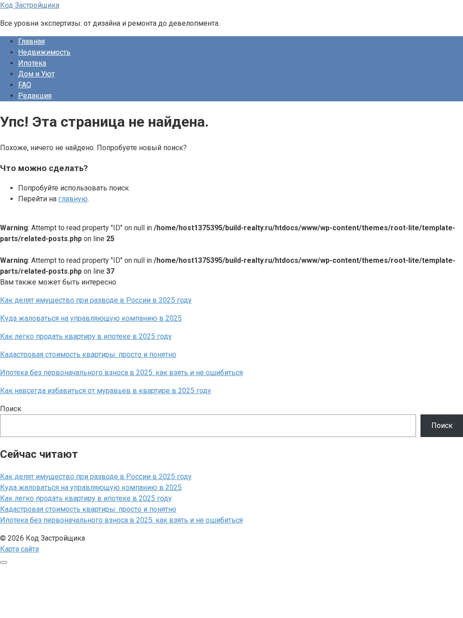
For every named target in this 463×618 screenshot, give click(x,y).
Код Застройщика (29, 5)
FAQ (24, 85)
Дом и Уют (36, 74)
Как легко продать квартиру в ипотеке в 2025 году (86, 498)
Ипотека (32, 63)
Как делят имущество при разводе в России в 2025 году (96, 476)
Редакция (35, 95)
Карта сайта (19, 549)
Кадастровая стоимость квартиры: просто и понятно (88, 509)
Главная (31, 41)
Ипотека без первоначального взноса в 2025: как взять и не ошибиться (121, 520)
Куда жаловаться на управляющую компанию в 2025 (91, 487)
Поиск (10, 408)
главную (73, 199)
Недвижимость (44, 52)
